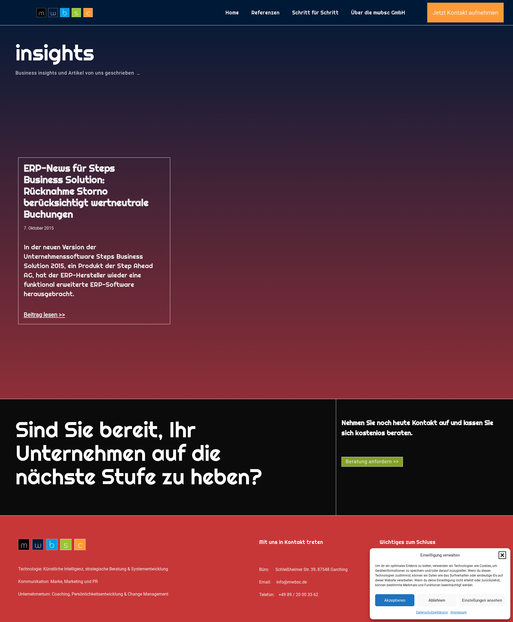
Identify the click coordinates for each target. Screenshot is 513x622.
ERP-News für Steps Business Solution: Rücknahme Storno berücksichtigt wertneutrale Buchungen (86, 191)
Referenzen (265, 12)
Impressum (458, 612)
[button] (502, 555)
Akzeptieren (394, 600)
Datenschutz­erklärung (432, 612)
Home (232, 12)
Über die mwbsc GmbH (378, 12)
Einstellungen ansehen (482, 600)
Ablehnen (437, 600)
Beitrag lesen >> (44, 314)
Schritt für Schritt (315, 12)
